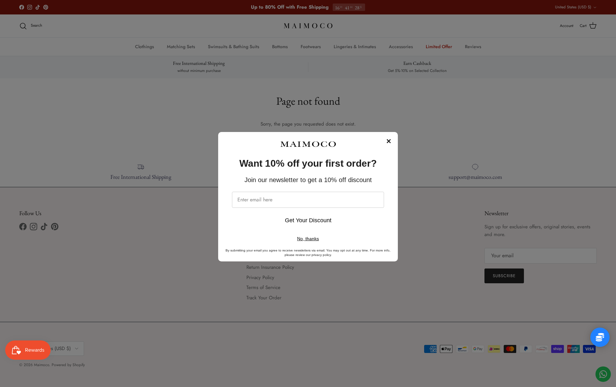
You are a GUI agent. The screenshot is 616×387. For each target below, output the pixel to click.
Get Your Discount (308, 220)
